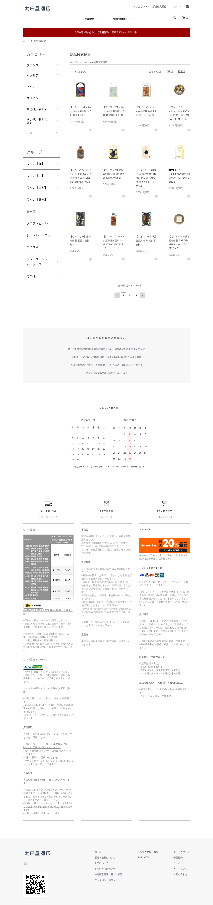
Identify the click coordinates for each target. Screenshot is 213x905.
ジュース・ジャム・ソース (37, 261)
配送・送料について (105, 857)
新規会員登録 (159, 6)
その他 (31, 276)
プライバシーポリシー (106, 880)
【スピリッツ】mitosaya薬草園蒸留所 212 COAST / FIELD (113, 111)
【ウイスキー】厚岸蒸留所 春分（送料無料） (146, 240)
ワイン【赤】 (36, 163)
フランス (33, 65)
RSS (139, 857)
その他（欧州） (37, 109)
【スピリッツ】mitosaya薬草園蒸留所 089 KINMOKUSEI (113, 173)
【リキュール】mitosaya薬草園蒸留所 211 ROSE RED (80, 111)
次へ (142, 295)
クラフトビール (37, 223)
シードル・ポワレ (39, 235)
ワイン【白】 (36, 175)
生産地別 (89, 18)
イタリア (33, 75)
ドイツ (31, 86)
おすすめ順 (155, 71)
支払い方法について (105, 868)
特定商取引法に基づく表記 (108, 874)
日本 (30, 133)
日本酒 (31, 211)
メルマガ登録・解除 (147, 851)
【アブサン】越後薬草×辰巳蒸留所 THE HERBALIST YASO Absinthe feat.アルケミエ (146, 177)
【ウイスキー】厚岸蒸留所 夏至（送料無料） (80, 240)
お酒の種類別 (119, 18)
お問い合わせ (180, 874)
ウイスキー (34, 247)
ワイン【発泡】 (37, 199)
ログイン (176, 6)
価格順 (169, 71)
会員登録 (178, 857)
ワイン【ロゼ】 (37, 187)
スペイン (33, 98)
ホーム (26, 40)
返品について (101, 863)
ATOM (147, 857)
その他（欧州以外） (37, 121)
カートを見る (180, 868)
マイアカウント (139, 6)
